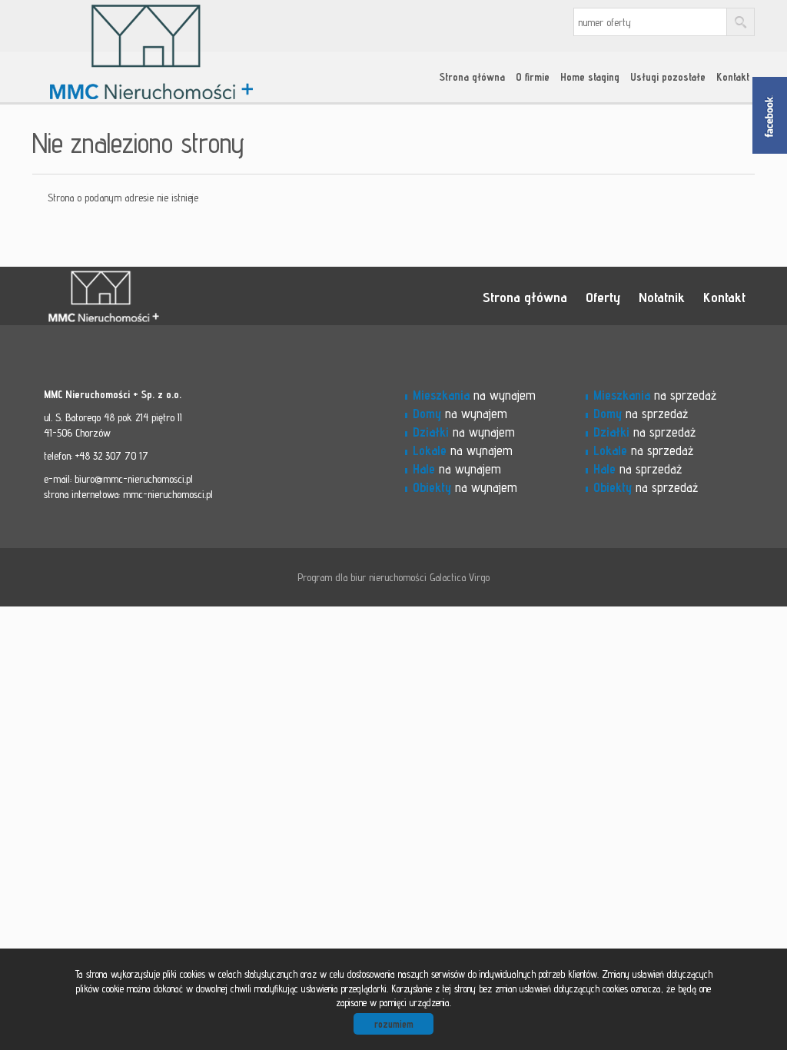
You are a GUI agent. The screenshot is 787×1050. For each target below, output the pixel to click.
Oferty (603, 296)
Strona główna (472, 77)
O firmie (533, 77)
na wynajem (474, 395)
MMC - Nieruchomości (151, 297)
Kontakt (732, 77)
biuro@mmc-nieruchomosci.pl (134, 479)
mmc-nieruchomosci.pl (168, 494)
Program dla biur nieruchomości (363, 577)
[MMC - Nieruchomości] (151, 30)
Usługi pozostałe (668, 77)
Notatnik (662, 296)
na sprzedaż (654, 395)
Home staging (589, 77)
